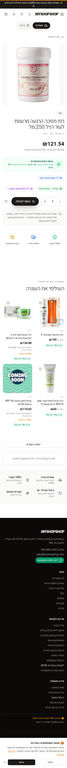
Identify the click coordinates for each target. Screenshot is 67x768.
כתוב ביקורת (33, 444)
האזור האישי (57, 655)
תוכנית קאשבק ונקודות (52, 635)
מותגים (60, 598)
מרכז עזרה (58, 625)
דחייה (50, 762)
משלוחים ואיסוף (56, 640)
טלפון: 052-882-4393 (52, 550)
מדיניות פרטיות (56, 692)
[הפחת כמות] (60, 201)
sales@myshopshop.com (50, 554)
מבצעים (60, 603)
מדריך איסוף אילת (54, 707)
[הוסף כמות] (45, 201)
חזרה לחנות (54, 37)
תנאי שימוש (58, 687)
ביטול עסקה (57, 697)
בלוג (62, 593)
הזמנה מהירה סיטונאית (52, 670)
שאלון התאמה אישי (54, 583)
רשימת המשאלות (55, 660)
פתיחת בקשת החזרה (53, 650)
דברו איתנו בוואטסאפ (48, 560)
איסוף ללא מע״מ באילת (52, 630)
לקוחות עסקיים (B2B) (52, 665)
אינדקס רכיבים (56, 588)
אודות (61, 608)
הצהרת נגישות (57, 702)
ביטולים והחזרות (56, 645)
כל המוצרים (58, 578)
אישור (21, 762)
